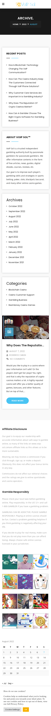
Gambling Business (18, 300)
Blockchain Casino (18, 289)
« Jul (4, 683)
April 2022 (13, 236)
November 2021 (16, 262)
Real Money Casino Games (22, 305)
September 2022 (17, 211)
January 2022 (15, 252)
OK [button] (26, 709)
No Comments (17, 359)
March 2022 (14, 242)
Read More (18, 400)
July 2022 (13, 221)
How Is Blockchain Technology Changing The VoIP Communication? (23, 69)
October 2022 (15, 206)
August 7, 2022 (17, 351)
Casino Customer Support (21, 294)
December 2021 (16, 257)
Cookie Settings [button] (12, 709)
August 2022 (15, 216)
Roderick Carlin (17, 355)
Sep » (10, 683)
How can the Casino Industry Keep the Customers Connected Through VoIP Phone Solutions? (26, 83)
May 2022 (13, 231)
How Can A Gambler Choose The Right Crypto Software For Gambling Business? (26, 117)
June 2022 (14, 226)
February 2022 (16, 247)
